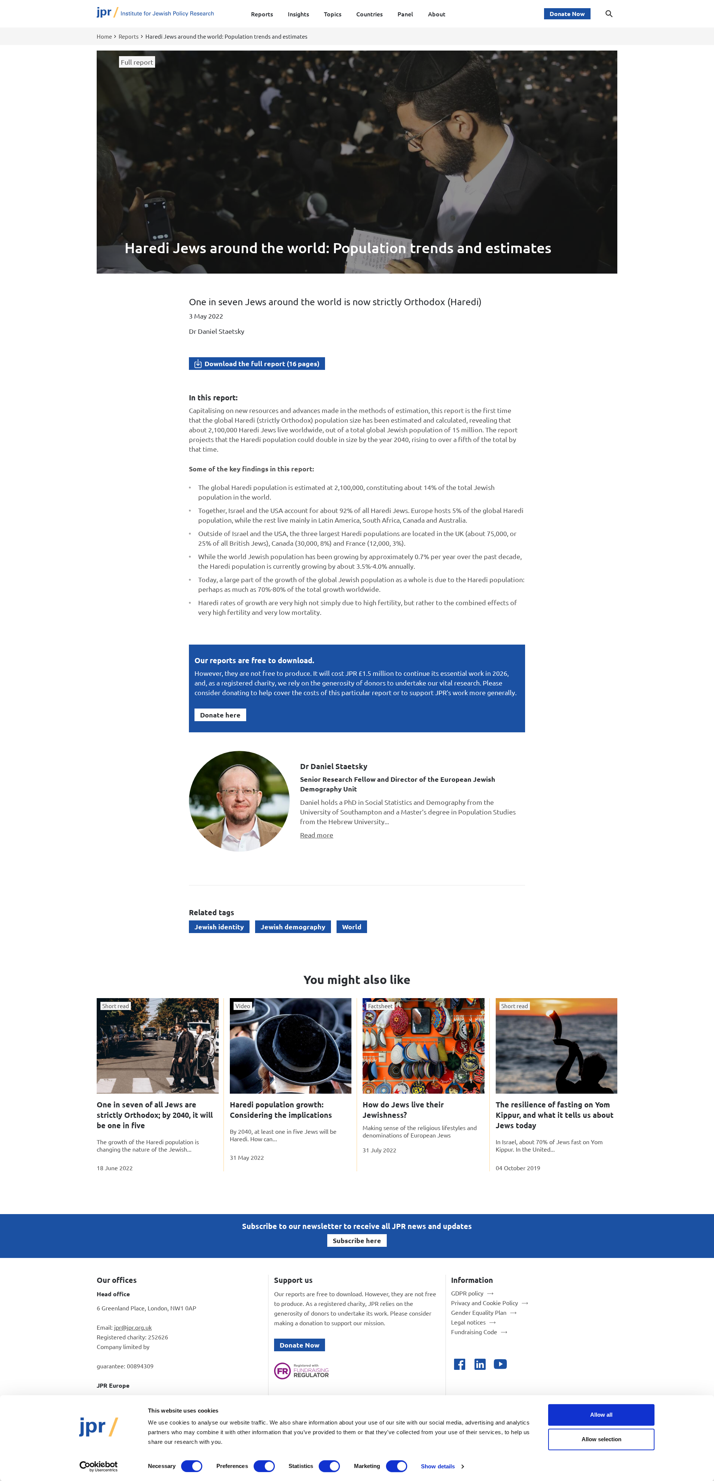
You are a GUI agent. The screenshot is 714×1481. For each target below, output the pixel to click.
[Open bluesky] (520, 1364)
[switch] (264, 1466)
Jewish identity (219, 926)
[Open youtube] (500, 1364)
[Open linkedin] (480, 1364)
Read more (316, 835)
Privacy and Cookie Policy (484, 1302)
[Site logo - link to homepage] (155, 14)
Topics (332, 14)
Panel (405, 14)
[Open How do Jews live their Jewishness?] (424, 1046)
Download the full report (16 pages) (262, 363)
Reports (262, 14)
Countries (369, 14)
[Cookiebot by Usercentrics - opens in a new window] (98, 1466)
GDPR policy (467, 1293)
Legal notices (468, 1322)
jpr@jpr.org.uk (133, 1327)
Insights (298, 14)
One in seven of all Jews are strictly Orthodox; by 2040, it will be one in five (155, 1115)
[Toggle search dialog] (609, 14)
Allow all (601, 1414)
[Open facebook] (459, 1364)
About (437, 14)
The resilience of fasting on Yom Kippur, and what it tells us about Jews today (555, 1115)
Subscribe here (357, 1240)
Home (104, 36)
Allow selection (601, 1439)
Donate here (220, 714)
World (351, 926)
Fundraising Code (474, 1331)
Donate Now (567, 13)
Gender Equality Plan (478, 1312)
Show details (438, 1466)
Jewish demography (293, 926)
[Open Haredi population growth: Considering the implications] (291, 1046)
